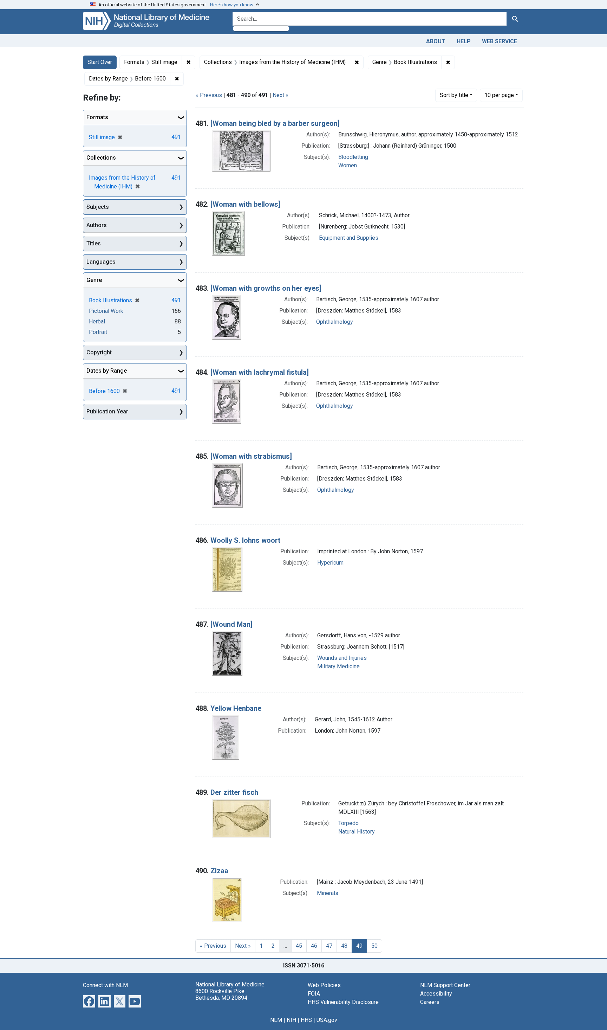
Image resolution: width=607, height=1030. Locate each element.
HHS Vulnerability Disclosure (343, 1002)
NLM (276, 1020)
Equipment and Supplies (348, 237)
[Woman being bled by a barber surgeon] (275, 123)
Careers (429, 1002)
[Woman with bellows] (245, 204)
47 (329, 945)
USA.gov (326, 1020)
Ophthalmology (334, 321)
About (435, 41)
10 (499, 94)
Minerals (327, 893)
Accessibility (436, 993)
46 (314, 945)
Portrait (98, 332)
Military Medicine (338, 666)
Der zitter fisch (234, 792)
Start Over (99, 62)
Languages (101, 261)
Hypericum (330, 562)
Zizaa (219, 871)
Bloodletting (353, 157)
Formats (97, 117)
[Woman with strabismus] (251, 456)
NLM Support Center (445, 985)
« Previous (209, 95)
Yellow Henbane (235, 708)
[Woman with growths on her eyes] (265, 288)
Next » (280, 95)
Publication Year (107, 411)
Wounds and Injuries (342, 658)
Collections (101, 157)
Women (347, 165)
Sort (454, 95)
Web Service (499, 41)
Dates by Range (106, 370)
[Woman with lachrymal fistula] (259, 372)
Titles (93, 243)
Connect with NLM (105, 985)
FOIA (314, 993)
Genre (94, 280)
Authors (96, 225)
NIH (291, 1020)
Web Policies (324, 985)
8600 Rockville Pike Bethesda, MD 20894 (221, 994)
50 (374, 945)
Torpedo (348, 823)
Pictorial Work (106, 311)
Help (464, 41)
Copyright (99, 352)
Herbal (97, 321)
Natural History (356, 831)
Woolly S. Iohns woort (245, 540)
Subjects (97, 207)
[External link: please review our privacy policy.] (89, 1000)
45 (299, 945)
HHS (306, 1020)
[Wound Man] (231, 624)
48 (344, 945)
